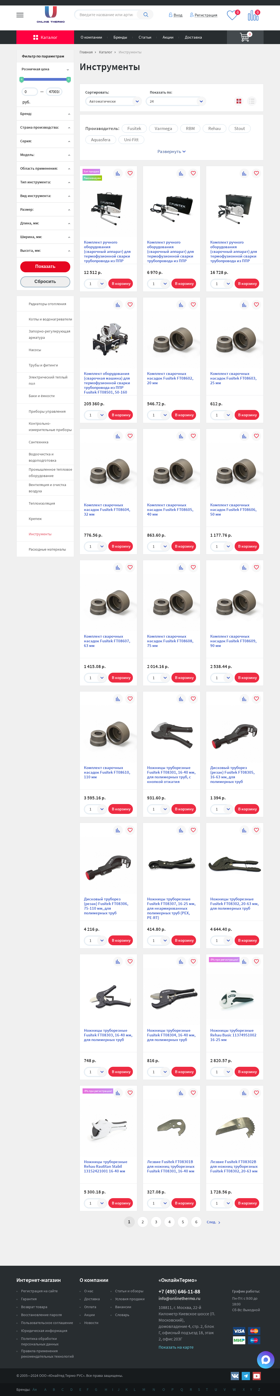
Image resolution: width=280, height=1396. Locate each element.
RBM (190, 128)
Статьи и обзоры (129, 1290)
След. (211, 1221)
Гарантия (29, 1298)
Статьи (145, 37)
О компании (91, 37)
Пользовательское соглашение (47, 1322)
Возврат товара (34, 1306)
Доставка (193, 37)
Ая (35, 1389)
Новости (91, 1322)
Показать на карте (176, 1347)
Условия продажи (130, 1298)
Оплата (90, 1306)
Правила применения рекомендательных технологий (47, 1353)
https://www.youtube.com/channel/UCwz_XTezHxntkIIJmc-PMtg (257, 1376)
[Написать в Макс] (266, 1360)
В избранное (130, 174)
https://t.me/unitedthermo (246, 1376)
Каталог (49, 37)
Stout (239, 128)
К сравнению (118, 174)
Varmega (163, 128)
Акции (168, 37)
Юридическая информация (44, 1330)
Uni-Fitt (131, 140)
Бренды (120, 37)
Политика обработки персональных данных (40, 1341)
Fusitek (134, 128)
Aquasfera (100, 140)
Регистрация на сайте (39, 1290)
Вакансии (123, 1306)
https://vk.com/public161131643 (235, 1376)
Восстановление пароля (41, 1314)
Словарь (122, 1314)
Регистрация (206, 14)
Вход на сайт (250, 8)
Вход (178, 14)
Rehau (214, 128)
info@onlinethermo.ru (179, 1298)
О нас (88, 1290)
